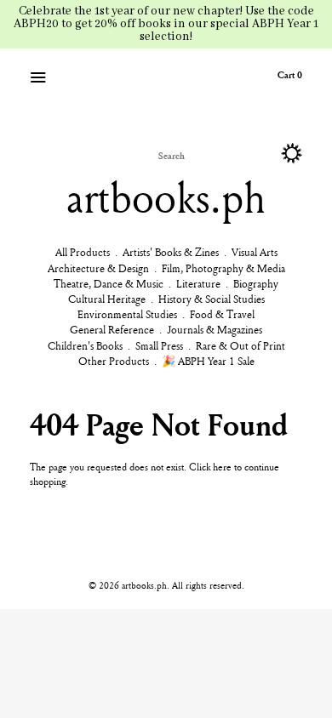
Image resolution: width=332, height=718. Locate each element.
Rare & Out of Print (240, 345)
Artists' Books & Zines (171, 251)
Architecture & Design (98, 268)
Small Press (159, 345)
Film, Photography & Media (223, 268)
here (222, 466)
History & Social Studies (211, 298)
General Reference (112, 329)
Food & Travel (222, 314)
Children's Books (85, 345)
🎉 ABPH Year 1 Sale (208, 360)
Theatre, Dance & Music (108, 283)
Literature (198, 283)
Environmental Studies (127, 314)
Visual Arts (255, 251)
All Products (82, 251)
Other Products (113, 360)
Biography (255, 283)
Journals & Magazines (214, 329)
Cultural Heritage (107, 298)
